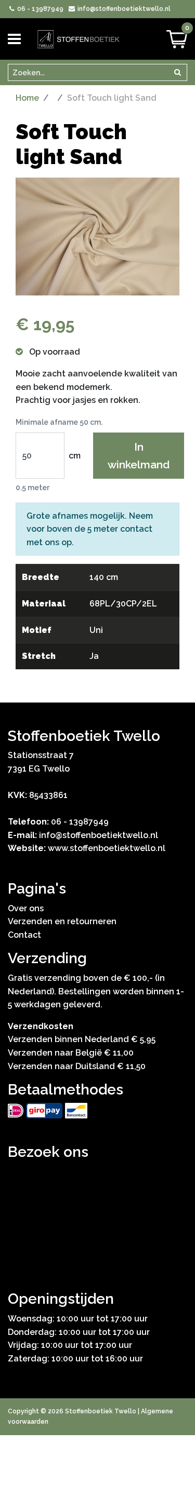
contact (136, 529)
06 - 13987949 (39, 8)
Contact (24, 935)
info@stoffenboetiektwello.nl (123, 8)
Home (27, 98)
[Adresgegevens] (97, 1215)
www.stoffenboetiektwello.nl (106, 848)
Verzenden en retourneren (62, 921)
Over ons (26, 908)
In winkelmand (139, 455)
